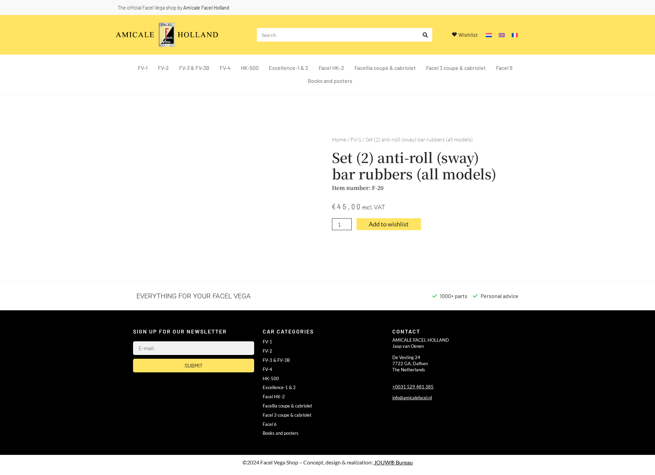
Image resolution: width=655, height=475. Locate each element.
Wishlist (468, 34)
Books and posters (330, 80)
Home (339, 139)
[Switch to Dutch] (488, 35)
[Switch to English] (501, 35)
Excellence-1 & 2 (288, 67)
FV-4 (225, 67)
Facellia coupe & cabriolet (385, 67)
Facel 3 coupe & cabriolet (456, 67)
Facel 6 (504, 67)
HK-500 (250, 67)
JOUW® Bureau (393, 462)
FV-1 (143, 67)
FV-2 (163, 67)
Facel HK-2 (331, 67)
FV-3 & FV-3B (194, 67)
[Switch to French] (514, 35)
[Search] (425, 35)
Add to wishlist (389, 224)
